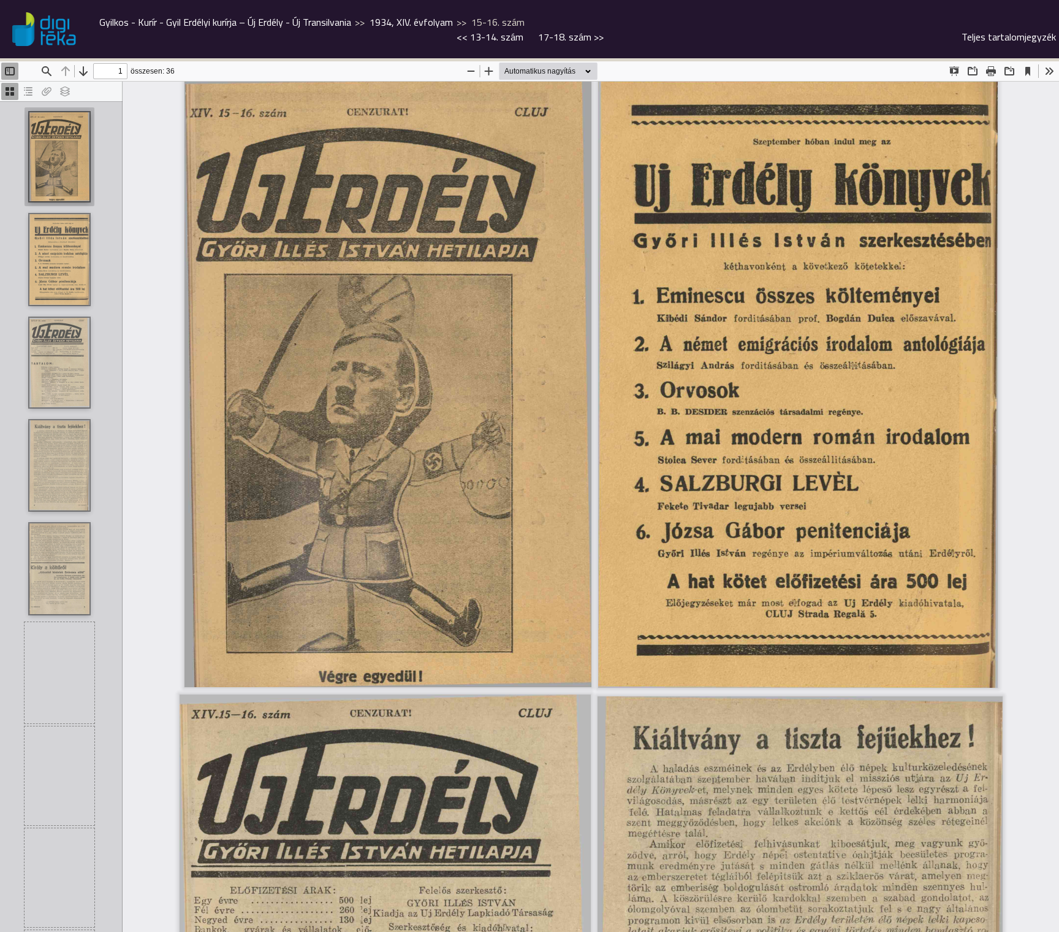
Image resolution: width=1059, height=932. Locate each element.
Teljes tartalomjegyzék (1009, 36)
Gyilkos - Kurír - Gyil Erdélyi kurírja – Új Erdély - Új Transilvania (225, 22)
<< (490, 36)
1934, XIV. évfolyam (411, 22)
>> (571, 36)
